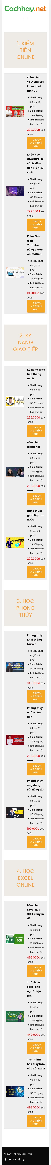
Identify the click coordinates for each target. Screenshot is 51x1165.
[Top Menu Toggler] (25, 19)
